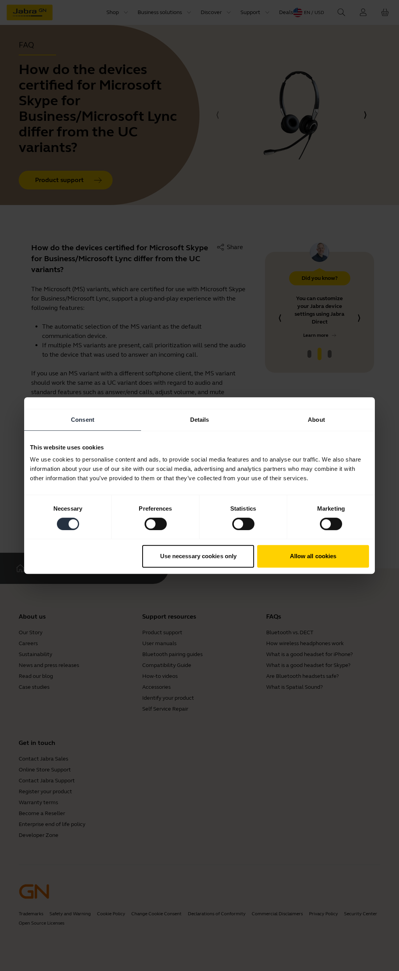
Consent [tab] (82, 419)
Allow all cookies (313, 556)
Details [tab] (199, 419)
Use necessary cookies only (198, 556)
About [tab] (316, 419)
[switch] (156, 524)
